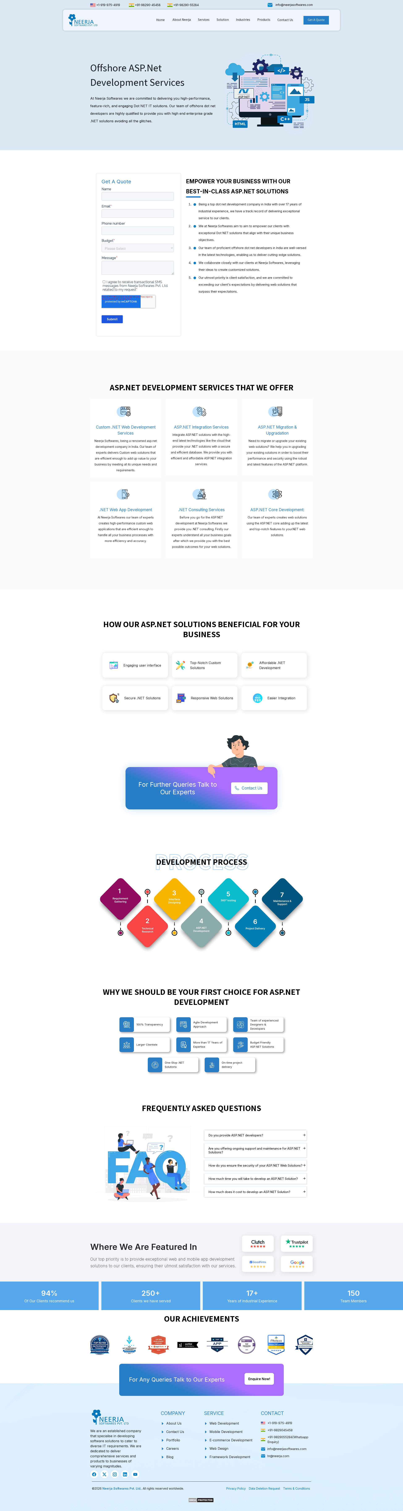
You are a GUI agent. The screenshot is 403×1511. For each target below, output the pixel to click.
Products (263, 19)
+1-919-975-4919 (108, 5)
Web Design (219, 1448)
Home (160, 20)
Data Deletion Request (264, 1488)
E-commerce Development (230, 1440)
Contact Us (285, 20)
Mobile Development (225, 1432)
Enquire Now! (259, 1379)
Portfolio (173, 1440)
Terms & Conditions (296, 1488)
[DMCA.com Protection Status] (201, 1499)
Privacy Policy (236, 1488)
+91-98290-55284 (186, 5)
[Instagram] (114, 1474)
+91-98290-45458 (148, 5)
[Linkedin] (125, 1474)
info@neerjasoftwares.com (294, 5)
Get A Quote (316, 20)
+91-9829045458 (280, 1430)
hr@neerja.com (278, 1456)
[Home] (84, 20)
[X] (104, 1474)
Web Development (224, 1423)
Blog (169, 1457)
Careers (172, 1448)
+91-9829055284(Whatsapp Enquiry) (287, 1439)
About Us (174, 1423)
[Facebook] (94, 1474)
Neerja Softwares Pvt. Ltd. (121, 1488)
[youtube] (135, 1474)
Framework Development (229, 1457)
